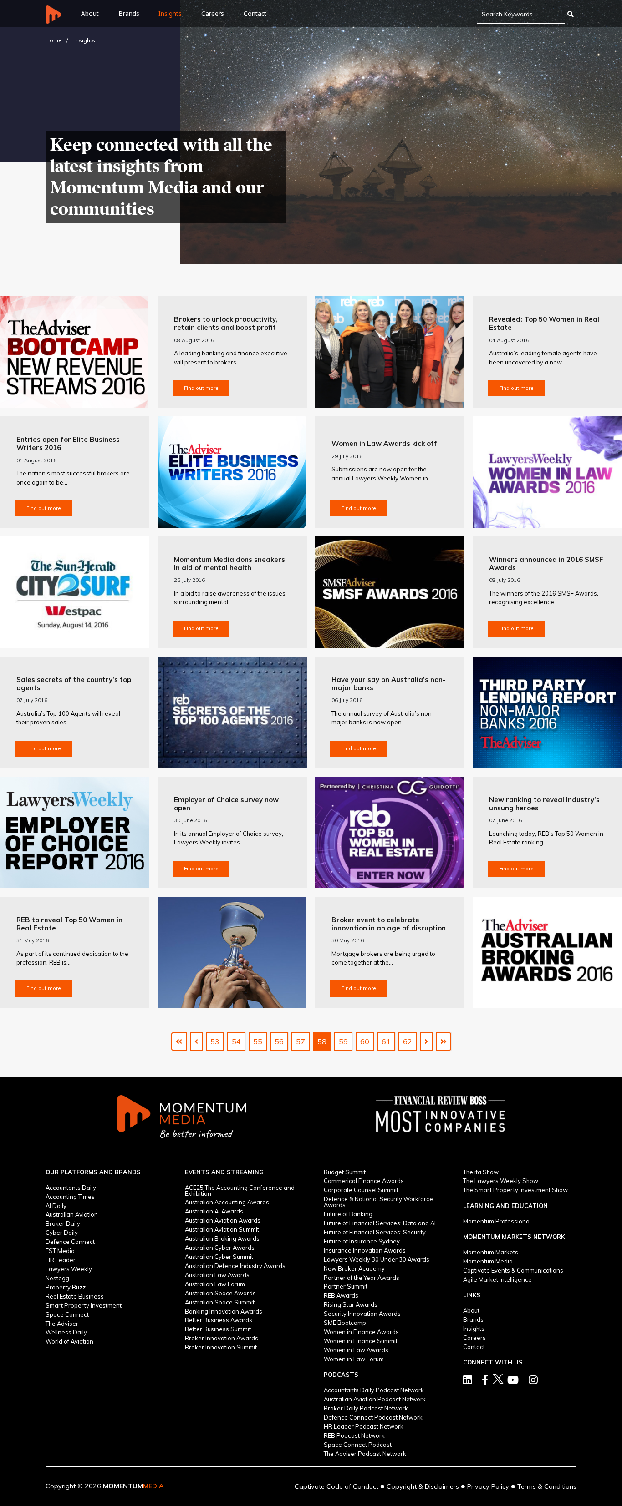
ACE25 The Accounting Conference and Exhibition (240, 1191)
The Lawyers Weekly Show (500, 1181)
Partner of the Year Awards (361, 1278)
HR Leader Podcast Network (363, 1427)
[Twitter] (485, 1380)
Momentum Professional (497, 1221)
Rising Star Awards (350, 1305)
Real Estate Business (75, 1296)
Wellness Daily (66, 1332)
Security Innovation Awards (362, 1314)
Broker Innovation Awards (221, 1338)
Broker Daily (63, 1224)
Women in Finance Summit (361, 1341)
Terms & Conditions (546, 1486)
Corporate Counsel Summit (361, 1190)
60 (364, 1041)
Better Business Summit (218, 1329)
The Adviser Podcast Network (365, 1454)
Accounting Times (70, 1197)
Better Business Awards (218, 1320)
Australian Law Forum (215, 1284)
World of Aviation (69, 1341)
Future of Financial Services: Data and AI (380, 1223)
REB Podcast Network (354, 1436)
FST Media (60, 1251)
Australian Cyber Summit (219, 1257)
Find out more (201, 388)
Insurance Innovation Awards (365, 1250)
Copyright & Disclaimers (423, 1486)
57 (300, 1041)
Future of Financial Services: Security (375, 1232)
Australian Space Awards (220, 1293)
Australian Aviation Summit (222, 1230)
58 (321, 1041)
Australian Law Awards (217, 1275)
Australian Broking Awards (222, 1239)
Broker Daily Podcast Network (366, 1408)
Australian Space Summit (220, 1302)
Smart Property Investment (84, 1306)
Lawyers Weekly (69, 1269)
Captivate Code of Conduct (336, 1486)
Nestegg (57, 1278)
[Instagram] (533, 1380)
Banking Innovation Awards (223, 1311)
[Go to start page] (179, 1041)
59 (343, 1041)
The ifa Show (481, 1172)
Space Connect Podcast (358, 1445)
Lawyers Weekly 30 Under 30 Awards (376, 1260)
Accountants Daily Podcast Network (374, 1390)
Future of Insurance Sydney (362, 1241)
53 (214, 1041)
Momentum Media (488, 1261)
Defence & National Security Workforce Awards (378, 1202)
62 (407, 1041)
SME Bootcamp (345, 1323)
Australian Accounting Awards (227, 1202)
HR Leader (61, 1260)
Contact (255, 13)
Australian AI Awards (214, 1211)
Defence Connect (70, 1242)
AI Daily (56, 1206)
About (471, 1311)
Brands (128, 13)
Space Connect (67, 1315)
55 (257, 1041)
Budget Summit (345, 1172)
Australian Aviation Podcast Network (375, 1399)
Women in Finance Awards (361, 1332)
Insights (170, 13)
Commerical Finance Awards (364, 1181)
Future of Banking (348, 1214)
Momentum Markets (490, 1252)
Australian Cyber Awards (220, 1248)
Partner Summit (345, 1286)
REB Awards (341, 1296)
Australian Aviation (72, 1215)
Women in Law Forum (354, 1359)
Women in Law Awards (356, 1350)
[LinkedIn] (467, 1380)
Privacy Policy (488, 1486)
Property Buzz (66, 1287)
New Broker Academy (354, 1269)
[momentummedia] (181, 1117)
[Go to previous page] (196, 1041)
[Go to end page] (443, 1041)
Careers (212, 13)
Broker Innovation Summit (221, 1347)
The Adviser (62, 1324)
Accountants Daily (71, 1188)
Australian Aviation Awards (222, 1220)
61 (386, 1041)
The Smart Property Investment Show (515, 1190)
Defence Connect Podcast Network (373, 1417)
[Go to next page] (426, 1041)
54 (236, 1041)
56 (279, 1041)
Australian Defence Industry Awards (235, 1266)
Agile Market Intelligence (497, 1280)
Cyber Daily (62, 1233)
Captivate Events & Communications (513, 1271)
